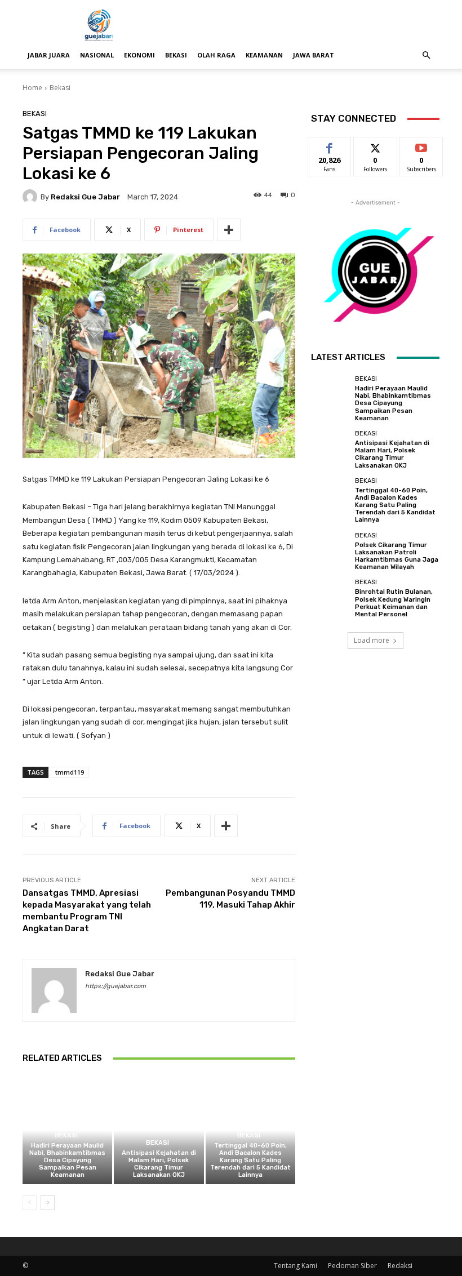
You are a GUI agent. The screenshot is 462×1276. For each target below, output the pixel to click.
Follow (375, 145)
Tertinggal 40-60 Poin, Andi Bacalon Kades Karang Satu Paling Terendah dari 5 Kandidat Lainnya (250, 1160)
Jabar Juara (49, 55)
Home (32, 87)
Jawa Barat (313, 55)
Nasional (97, 55)
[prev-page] (30, 1202)
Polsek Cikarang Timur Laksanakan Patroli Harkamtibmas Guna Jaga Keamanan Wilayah (396, 556)
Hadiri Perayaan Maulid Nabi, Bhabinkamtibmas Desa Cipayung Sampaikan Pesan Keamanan (67, 1160)
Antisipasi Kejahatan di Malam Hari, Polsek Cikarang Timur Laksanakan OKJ (159, 1164)
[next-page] (48, 1202)
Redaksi (400, 1265)
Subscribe (421, 145)
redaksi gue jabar (85, 197)
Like (329, 145)
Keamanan (264, 55)
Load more (371, 640)
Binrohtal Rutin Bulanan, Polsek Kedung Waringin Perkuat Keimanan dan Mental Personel (394, 603)
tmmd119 (69, 772)
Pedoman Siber (352, 1265)
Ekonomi (139, 55)
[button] (425, 55)
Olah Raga (216, 55)
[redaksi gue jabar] (32, 196)
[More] (229, 230)
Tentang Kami (295, 1265)
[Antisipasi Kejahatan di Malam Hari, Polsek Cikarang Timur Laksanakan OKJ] (158, 1130)
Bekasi (176, 55)
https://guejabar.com (115, 986)
